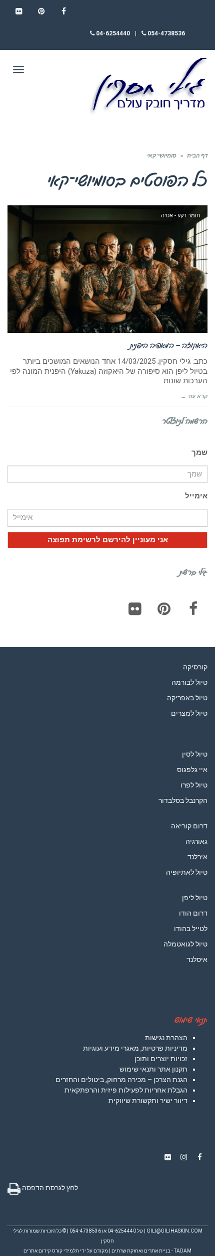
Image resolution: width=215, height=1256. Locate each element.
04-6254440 (112, 33)
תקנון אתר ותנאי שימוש (154, 1069)
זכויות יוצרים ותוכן (161, 1059)
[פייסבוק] (193, 609)
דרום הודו (193, 913)
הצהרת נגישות (166, 1038)
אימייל (196, 495)
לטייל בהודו (191, 929)
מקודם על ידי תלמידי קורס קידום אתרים (66, 1251)
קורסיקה (195, 667)
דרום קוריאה (189, 826)
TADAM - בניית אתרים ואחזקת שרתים (152, 1251)
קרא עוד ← (194, 396)
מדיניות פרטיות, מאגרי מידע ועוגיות (135, 1048)
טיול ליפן (195, 898)
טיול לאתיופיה (187, 872)
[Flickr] (135, 609)
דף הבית (197, 156)
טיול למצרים (189, 713)
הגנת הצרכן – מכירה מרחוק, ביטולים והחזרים (122, 1080)
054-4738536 (165, 33)
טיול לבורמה (190, 682)
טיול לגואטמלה (186, 944)
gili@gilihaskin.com (174, 1231)
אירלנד (198, 857)
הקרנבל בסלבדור (183, 800)
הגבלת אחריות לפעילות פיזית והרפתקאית (126, 1090)
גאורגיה (197, 841)
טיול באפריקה (187, 698)
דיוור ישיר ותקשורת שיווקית (148, 1100)
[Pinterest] (164, 609)
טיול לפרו (194, 785)
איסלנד (197, 959)
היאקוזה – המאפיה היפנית (169, 344)
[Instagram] (183, 1157)
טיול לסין (195, 754)
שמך (200, 452)
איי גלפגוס (192, 770)
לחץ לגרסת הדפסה (49, 1188)
